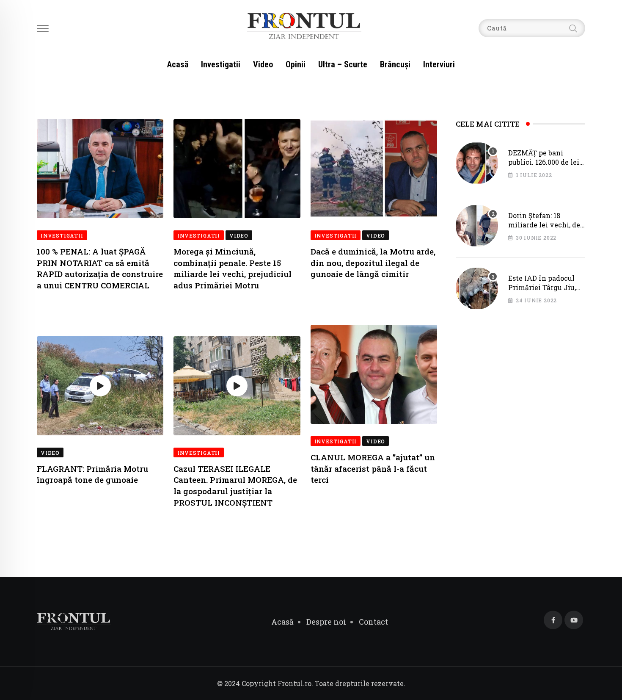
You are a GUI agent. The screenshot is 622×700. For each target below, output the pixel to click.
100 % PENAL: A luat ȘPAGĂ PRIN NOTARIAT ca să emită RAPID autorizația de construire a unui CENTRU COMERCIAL (100, 268)
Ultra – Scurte (342, 64)
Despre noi (326, 622)
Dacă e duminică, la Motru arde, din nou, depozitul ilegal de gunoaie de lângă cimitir (373, 262)
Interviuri (439, 64)
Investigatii (220, 64)
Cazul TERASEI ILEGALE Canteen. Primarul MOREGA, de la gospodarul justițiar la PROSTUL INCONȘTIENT (235, 485)
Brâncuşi (395, 64)
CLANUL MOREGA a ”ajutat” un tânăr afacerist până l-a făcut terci (373, 468)
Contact (373, 622)
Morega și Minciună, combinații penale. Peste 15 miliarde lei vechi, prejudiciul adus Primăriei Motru (232, 268)
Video (263, 64)
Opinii (295, 64)
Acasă (177, 64)
